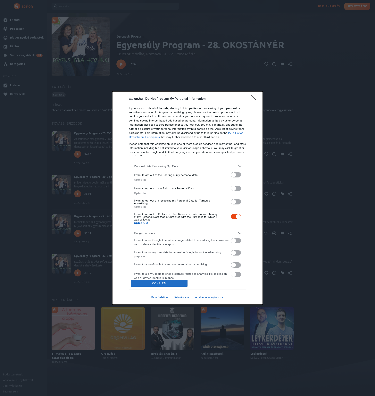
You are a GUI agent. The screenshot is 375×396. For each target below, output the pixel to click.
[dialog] (187, 198)
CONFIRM (159, 283)
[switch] (236, 174)
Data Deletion (159, 297)
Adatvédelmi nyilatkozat (209, 297)
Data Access (181, 297)
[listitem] (187, 166)
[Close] (255, 99)
